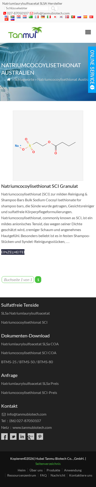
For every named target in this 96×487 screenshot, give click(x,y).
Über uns (36, 470)
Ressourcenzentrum (21, 475)
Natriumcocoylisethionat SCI (24, 322)
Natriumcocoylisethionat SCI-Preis (29, 392)
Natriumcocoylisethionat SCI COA (28, 352)
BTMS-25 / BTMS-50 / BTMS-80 (27, 361)
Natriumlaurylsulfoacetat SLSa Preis (30, 383)
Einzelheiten (12, 252)
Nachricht (58, 475)
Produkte (53, 470)
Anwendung (73, 470)
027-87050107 (18, 13)
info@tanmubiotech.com (52, 13)
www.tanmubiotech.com (32, 427)
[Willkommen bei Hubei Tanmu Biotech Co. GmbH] (24, 36)
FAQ (43, 475)
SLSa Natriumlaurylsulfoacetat (25, 313)
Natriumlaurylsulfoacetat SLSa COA (30, 344)
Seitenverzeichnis (48, 464)
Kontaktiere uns (80, 475)
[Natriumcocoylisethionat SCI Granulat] (48, 179)
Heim (22, 470)
